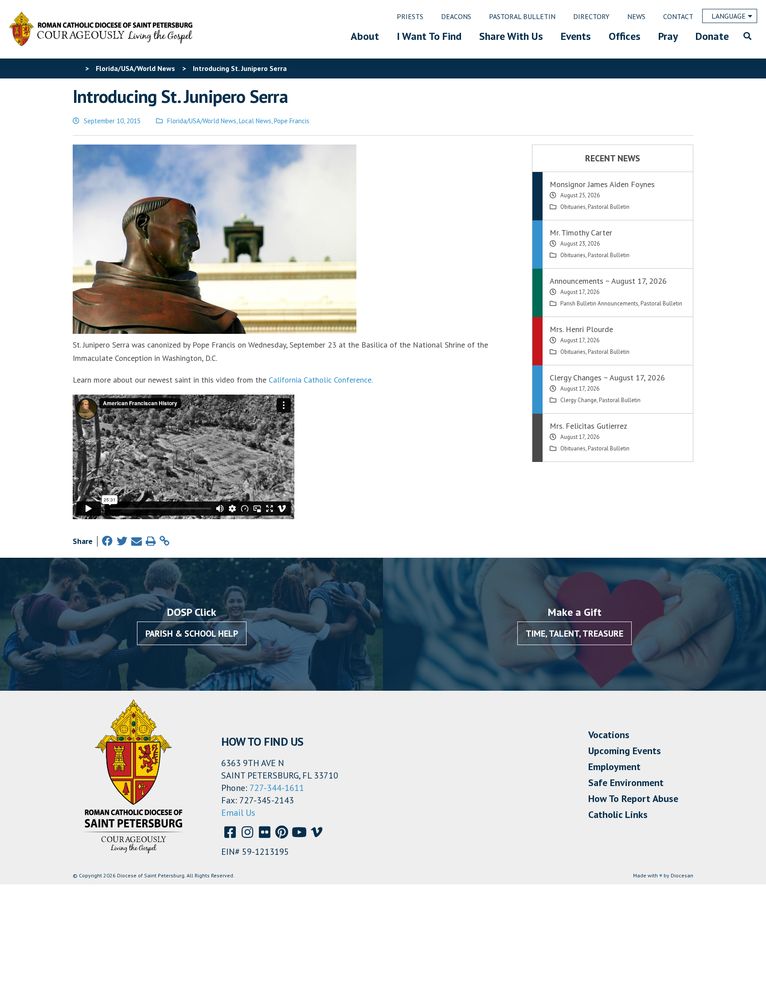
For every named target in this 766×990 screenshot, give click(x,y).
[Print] (151, 541)
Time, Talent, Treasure (574, 633)
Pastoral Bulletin (608, 207)
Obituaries (573, 207)
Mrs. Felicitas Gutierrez (588, 426)
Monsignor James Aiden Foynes (602, 184)
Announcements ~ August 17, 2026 (608, 281)
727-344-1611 (277, 788)
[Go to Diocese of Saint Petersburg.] (76, 68)
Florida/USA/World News (201, 121)
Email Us (238, 812)
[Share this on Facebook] (107, 541)
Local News (255, 121)
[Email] (136, 541)
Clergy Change (578, 400)
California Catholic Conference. (321, 380)
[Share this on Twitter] (122, 541)
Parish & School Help (191, 633)
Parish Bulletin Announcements (599, 303)
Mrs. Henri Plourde (581, 329)
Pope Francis (291, 121)
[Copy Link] (164, 541)
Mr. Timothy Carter (581, 232)
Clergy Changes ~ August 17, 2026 (607, 377)
